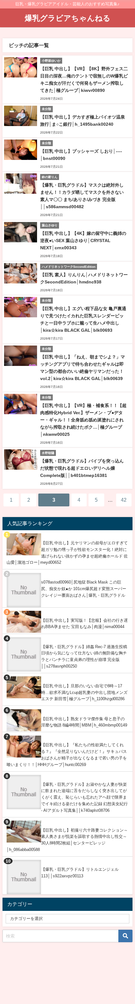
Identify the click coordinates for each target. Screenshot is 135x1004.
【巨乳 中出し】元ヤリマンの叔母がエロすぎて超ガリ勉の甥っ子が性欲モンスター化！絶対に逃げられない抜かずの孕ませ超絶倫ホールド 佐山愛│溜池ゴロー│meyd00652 (67, 552)
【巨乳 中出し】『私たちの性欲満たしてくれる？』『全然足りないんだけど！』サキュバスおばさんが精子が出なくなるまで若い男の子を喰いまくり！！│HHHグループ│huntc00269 (67, 754)
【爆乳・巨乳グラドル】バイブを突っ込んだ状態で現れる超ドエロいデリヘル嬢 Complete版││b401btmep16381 (82, 468)
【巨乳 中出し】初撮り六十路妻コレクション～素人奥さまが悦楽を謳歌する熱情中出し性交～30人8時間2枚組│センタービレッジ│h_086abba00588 (67, 840)
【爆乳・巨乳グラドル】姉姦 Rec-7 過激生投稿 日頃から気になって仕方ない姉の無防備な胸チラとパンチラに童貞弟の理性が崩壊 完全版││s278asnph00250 (84, 656)
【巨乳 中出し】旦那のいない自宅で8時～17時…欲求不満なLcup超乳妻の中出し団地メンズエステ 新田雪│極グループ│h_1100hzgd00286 (84, 692)
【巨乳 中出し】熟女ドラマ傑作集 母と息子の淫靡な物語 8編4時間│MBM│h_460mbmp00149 (84, 722)
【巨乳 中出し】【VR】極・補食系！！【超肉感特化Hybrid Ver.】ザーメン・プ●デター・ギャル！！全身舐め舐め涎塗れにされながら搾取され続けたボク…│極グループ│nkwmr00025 (83, 419)
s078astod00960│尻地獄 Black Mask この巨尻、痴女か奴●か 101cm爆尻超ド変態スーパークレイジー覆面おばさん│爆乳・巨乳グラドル (83, 588)
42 (124, 499)
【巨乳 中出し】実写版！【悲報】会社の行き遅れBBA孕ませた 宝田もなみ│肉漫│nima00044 (84, 623)
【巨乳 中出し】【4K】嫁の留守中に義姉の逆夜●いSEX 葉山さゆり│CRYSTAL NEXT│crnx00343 (83, 240)
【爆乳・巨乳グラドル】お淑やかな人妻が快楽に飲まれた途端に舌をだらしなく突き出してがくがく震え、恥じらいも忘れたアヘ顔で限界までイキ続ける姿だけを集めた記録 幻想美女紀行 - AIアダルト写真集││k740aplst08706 (84, 797)
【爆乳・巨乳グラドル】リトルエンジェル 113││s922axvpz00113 (80, 872)
